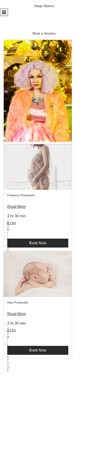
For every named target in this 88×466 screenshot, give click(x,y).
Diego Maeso (44, 6)
